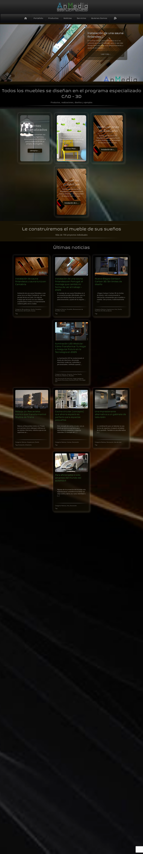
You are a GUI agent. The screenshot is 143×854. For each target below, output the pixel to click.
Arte (116, 309)
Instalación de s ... (108, 149)
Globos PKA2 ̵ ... (71, 149)
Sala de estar (118, 442)
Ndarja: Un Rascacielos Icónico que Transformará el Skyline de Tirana (30, 414)
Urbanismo (28, 445)
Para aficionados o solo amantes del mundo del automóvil (68, 478)
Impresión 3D (99, 311)
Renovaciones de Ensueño (22, 311)
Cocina (75, 374)
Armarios (69, 374)
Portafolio (38, 309)
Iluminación (58, 376)
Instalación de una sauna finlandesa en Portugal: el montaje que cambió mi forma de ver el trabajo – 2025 (69, 284)
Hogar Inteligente (78, 378)
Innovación (21, 445)
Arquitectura (110, 309)
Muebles (71, 376)
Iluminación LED (73, 380)
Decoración (75, 442)
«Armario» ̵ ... (35, 150)
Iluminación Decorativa (61, 380)
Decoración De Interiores (65, 378)
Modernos (65, 376)
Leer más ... (106, 54)
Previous (3, 53)
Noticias (63, 309)
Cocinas (69, 442)
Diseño (33, 309)
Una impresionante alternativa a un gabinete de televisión (110, 414)
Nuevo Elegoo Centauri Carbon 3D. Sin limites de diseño (108, 281)
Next (140, 53)
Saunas (33, 311)
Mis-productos (26, 309)
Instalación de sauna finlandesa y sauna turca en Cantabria (30, 281)
